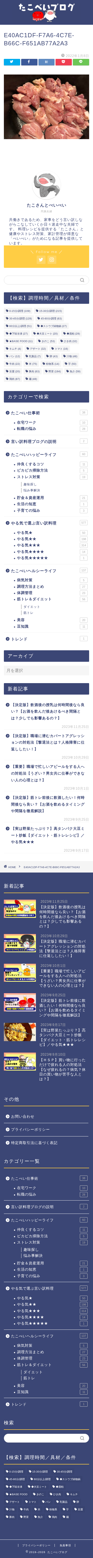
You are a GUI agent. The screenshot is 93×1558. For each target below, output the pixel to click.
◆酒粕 (73, 333)
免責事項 (65, 1545)
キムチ (15, 348)
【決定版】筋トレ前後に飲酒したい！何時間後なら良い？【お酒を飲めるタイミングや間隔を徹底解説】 (48, 804)
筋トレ (29, 613)
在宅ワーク (51, 422)
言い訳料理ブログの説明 (47, 441)
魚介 (75, 371)
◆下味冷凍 (18, 333)
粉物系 (52, 363)
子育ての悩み (50, 510)
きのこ (48, 341)
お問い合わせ (22, 1116)
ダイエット (32, 607)
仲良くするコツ (51, 464)
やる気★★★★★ (50, 558)
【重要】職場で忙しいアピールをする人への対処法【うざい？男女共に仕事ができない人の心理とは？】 (48, 773)
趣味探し (30, 484)
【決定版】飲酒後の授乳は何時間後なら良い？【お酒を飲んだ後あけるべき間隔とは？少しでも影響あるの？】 (48, 711)
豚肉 (34, 371)
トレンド (47, 639)
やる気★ (51, 533)
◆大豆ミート (47, 333)
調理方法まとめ (51, 587)
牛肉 (14, 363)
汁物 (72, 356)
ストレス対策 (51, 477)
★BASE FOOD (21, 341)
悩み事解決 (32, 490)
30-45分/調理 (20, 318)
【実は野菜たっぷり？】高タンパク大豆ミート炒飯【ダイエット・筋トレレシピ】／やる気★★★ (48, 835)
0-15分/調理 (19, 311)
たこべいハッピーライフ (48, 454)
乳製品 (35, 356)
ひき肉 (70, 341)
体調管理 (51, 593)
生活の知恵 (50, 504)
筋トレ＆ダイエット (51, 599)
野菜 (55, 371)
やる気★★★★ (51, 552)
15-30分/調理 (50, 311)
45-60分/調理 (51, 318)
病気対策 (50, 580)
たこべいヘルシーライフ (48, 570)
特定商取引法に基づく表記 (34, 1143)
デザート (38, 348)
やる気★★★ (51, 545)
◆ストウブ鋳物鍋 (54, 326)
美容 (51, 620)
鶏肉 (14, 379)
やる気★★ (51, 539)
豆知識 (51, 626)
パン (14, 356)
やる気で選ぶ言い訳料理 (48, 523)
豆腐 (14, 371)
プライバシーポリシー (30, 1130)
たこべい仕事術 (48, 413)
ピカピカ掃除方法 (50, 470)
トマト (61, 348)
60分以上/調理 (20, 326)
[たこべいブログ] (46, 18)
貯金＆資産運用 (51, 498)
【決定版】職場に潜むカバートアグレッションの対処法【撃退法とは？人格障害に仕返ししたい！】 (48, 742)
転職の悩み (51, 429)
